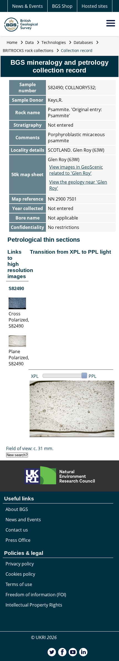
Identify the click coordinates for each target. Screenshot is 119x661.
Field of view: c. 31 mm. (29, 448)
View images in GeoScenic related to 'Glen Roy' (76, 170)
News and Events (23, 520)
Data (29, 42)
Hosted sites (95, 6)
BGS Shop (62, 6)
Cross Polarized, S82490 (19, 320)
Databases (83, 42)
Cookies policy (20, 574)
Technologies (54, 42)
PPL (92, 376)
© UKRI (44, 637)
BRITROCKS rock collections (28, 50)
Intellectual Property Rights (34, 605)
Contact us (17, 530)
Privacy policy (20, 564)
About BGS (17, 509)
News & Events (27, 6)
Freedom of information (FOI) (36, 595)
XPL (34, 376)
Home (12, 42)
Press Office (18, 540)
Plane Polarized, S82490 (19, 357)
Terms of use (19, 584)
